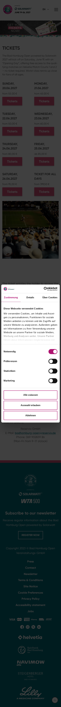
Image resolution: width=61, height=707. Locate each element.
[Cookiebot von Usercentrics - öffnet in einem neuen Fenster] (43, 289)
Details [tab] (30, 297)
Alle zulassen (30, 395)
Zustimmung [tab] (11, 297)
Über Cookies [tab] (49, 297)
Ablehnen (30, 415)
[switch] (52, 361)
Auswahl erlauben (30, 405)
